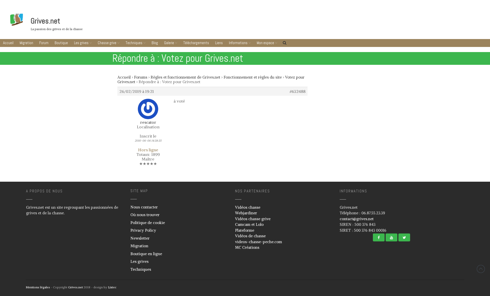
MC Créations (247, 247)
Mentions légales (38, 287)
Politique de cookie (147, 222)
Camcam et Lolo (249, 224)
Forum (43, 42)
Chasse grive (107, 42)
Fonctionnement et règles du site (253, 77)
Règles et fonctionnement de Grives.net (185, 77)
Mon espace (265, 42)
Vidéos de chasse (250, 235)
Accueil (8, 42)
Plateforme (244, 230)
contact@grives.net (357, 218)
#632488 (297, 91)
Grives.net (45, 21)
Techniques (134, 42)
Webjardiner (246, 213)
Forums (140, 77)
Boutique (61, 42)
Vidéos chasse (247, 207)
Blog (155, 42)
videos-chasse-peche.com (258, 241)
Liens (219, 42)
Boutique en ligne (146, 253)
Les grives (81, 42)
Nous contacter (144, 207)
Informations (238, 42)
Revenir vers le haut (481, 269)
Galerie (169, 42)
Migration (26, 42)
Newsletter (140, 238)
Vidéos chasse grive (253, 218)
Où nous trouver (145, 214)
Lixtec (112, 287)
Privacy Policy (143, 230)
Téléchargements (196, 42)
